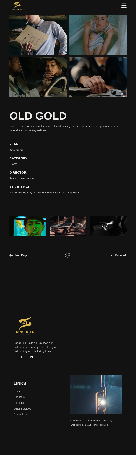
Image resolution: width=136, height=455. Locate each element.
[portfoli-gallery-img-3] (98, 35)
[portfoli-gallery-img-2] (38, 77)
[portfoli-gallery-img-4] (38, 35)
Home (17, 391)
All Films (19, 402)
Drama (13, 164)
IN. (32, 357)
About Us (19, 397)
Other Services (22, 408)
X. (15, 357)
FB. (23, 357)
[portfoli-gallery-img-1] (98, 77)
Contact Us (20, 414)
